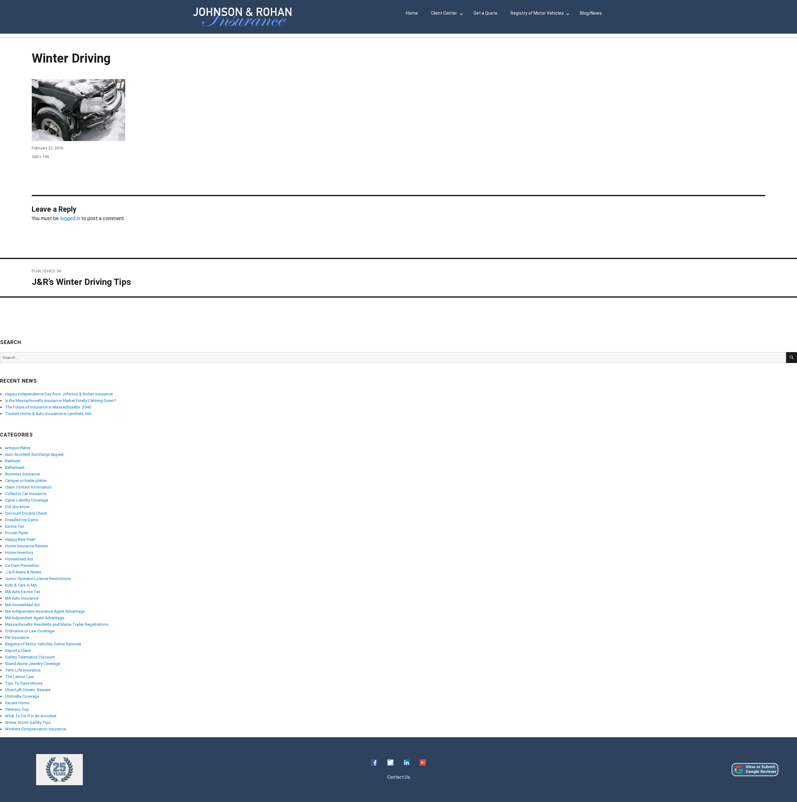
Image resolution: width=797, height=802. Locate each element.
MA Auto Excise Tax (22, 591)
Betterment (15, 467)
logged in (70, 218)
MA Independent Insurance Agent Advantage (45, 611)
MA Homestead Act (22, 604)
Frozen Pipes (16, 533)
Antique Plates (18, 448)
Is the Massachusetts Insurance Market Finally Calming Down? (60, 400)
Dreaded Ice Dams (21, 519)
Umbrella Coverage (22, 696)
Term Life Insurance (22, 670)
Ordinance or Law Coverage (29, 631)
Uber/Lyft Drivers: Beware (27, 689)
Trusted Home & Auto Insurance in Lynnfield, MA (48, 413)
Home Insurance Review (26, 546)
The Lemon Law (19, 676)
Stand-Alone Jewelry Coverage (32, 663)
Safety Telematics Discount (30, 657)
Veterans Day (17, 709)
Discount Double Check (26, 513)
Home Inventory (19, 552)
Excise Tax (14, 526)
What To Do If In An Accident (30, 716)
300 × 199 (40, 156)
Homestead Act (19, 559)
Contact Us (398, 777)
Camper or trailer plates (26, 480)
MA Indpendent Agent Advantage (34, 618)
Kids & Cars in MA (21, 585)
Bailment (13, 461)
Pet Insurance (17, 637)
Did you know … (19, 506)
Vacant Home (17, 703)
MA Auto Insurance (22, 598)
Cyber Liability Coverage (26, 500)
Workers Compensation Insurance (35, 729)
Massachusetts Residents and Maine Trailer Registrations (57, 624)
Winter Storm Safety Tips (28, 722)
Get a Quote (486, 13)
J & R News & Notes (23, 572)
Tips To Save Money (23, 683)
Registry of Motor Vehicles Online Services (43, 644)
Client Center (444, 13)
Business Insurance (22, 474)
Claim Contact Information (28, 487)
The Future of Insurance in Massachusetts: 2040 (48, 407)
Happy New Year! (20, 539)
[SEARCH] (791, 357)
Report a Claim (18, 650)
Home (412, 13)
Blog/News (591, 13)
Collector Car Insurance (25, 493)
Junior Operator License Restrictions (38, 578)
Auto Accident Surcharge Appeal (34, 454)
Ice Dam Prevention (22, 565)
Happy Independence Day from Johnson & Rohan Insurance (59, 394)
